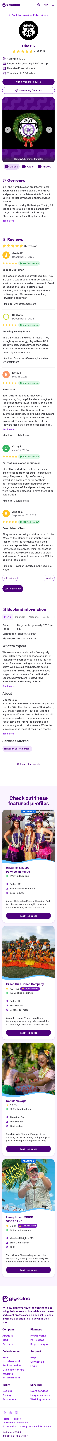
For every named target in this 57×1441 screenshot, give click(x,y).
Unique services (40, 1395)
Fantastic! (8, 389)
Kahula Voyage (16, 1101)
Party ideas (37, 1339)
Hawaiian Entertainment (21, 68)
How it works (38, 1335)
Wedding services (41, 1399)
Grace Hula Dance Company (25, 984)
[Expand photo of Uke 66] (28, 30)
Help (33, 1357)
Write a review (13, 588)
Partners (7, 1344)
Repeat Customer (13, 269)
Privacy (17, 1418)
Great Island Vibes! (14, 528)
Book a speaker (11, 1365)
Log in (34, 1366)
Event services (39, 1390)
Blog (5, 1339)
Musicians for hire (13, 1369)
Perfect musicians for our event (21, 462)
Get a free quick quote (28, 81)
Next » (49, 578)
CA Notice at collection (15, 1422)
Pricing (6, 1395)
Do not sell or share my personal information (26, 1426)
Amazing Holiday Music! (16, 331)
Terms (5, 1418)
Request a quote (40, 1344)
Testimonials (10, 1399)
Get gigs (7, 1390)
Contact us (37, 1361)
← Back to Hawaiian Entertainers (28, 15)
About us (7, 1335)
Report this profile (30, 764)
